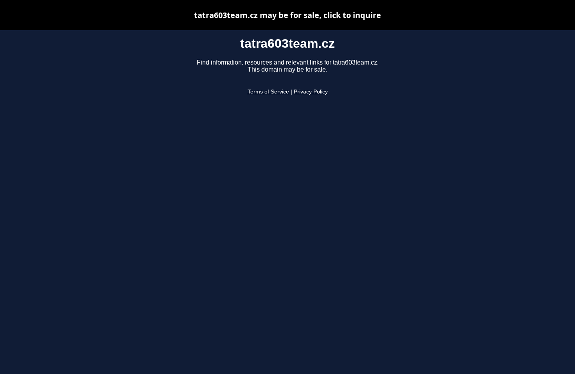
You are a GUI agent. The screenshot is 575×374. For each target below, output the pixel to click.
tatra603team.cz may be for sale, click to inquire (287, 15)
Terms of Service (268, 92)
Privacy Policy (311, 92)
